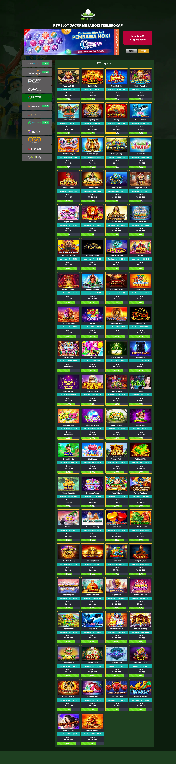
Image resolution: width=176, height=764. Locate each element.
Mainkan (68, 84)
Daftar (143, 51)
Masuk (131, 51)
